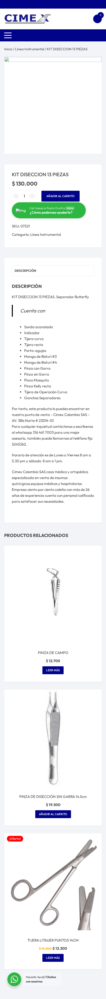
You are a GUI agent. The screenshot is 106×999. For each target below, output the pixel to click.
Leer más (53, 670)
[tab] (53, 270)
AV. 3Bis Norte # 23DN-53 (33, 420)
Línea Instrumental (29, 49)
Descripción (25, 271)
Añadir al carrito (60, 196)
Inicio (8, 49)
